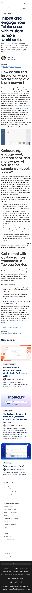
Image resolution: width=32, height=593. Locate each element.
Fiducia (6, 568)
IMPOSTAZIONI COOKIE (24, 574)
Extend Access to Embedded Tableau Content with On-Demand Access (15, 371)
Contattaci (6, 497)
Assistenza (7, 545)
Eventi (5, 527)
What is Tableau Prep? (13, 466)
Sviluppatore (17, 568)
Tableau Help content (15, 301)
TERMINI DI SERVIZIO (17, 571)
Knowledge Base (8, 548)
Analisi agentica (8, 486)
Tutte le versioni (8, 557)
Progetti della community (11, 518)
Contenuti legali (7, 571)
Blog (7, 8)
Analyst (10, 327)
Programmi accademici (10, 524)
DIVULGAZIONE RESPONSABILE (9, 574)
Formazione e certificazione (11, 551)
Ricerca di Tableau (9, 494)
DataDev (6, 515)
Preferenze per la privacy (17, 578)
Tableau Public (8, 506)
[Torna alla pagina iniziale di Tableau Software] (7, 2)
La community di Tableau (11, 503)
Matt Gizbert (10, 57)
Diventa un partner (9, 539)
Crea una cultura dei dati (10, 489)
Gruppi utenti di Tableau (10, 509)
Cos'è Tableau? (8, 483)
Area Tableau (7, 521)
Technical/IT (17, 327)
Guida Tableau (8, 554)
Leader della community (10, 512)
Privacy (26, 571)
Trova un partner (8, 536)
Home (4, 8)
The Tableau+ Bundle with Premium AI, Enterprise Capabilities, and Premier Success (15, 418)
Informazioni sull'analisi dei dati (12, 492)
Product (10, 8)
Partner (6, 533)
